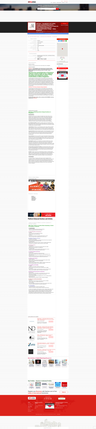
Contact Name (35, 45)
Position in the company (34, 46)
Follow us (35, 58)
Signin (62, 1)
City (36, 50)
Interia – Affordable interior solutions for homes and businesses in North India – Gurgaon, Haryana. (44, 335)
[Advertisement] (48, 16)
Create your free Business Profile (39, 405)
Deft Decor (30, 68)
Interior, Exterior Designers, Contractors (34, 36)
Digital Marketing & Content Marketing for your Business (62, 70)
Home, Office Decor (54, 36)
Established (35, 44)
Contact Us (66, 2)
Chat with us (62, 398)
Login (35, 404)
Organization (35, 40)
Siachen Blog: (63, 2)
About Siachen (54, 2)
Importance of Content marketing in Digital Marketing (57, 365)
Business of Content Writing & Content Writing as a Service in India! (31, 365)
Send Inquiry (64, 23)
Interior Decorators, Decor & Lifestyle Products (45, 36)
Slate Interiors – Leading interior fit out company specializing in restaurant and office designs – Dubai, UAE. (46, 350)
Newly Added (58, 414)
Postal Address (35, 55)
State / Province (35, 49)
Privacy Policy (29, 411)
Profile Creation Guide (59, 2)
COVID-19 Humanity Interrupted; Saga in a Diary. (38, 365)
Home (51, 2)
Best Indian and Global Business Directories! (64, 365)
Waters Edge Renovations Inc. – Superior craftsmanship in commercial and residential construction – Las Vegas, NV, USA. (46, 344)
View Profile (51, 321)
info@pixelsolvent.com (60, 407)
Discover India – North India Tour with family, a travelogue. (51, 365)
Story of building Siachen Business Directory (30, 407)
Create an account (66, 1)
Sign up (64, 392)
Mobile (36, 57)
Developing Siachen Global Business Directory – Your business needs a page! (44, 365)
